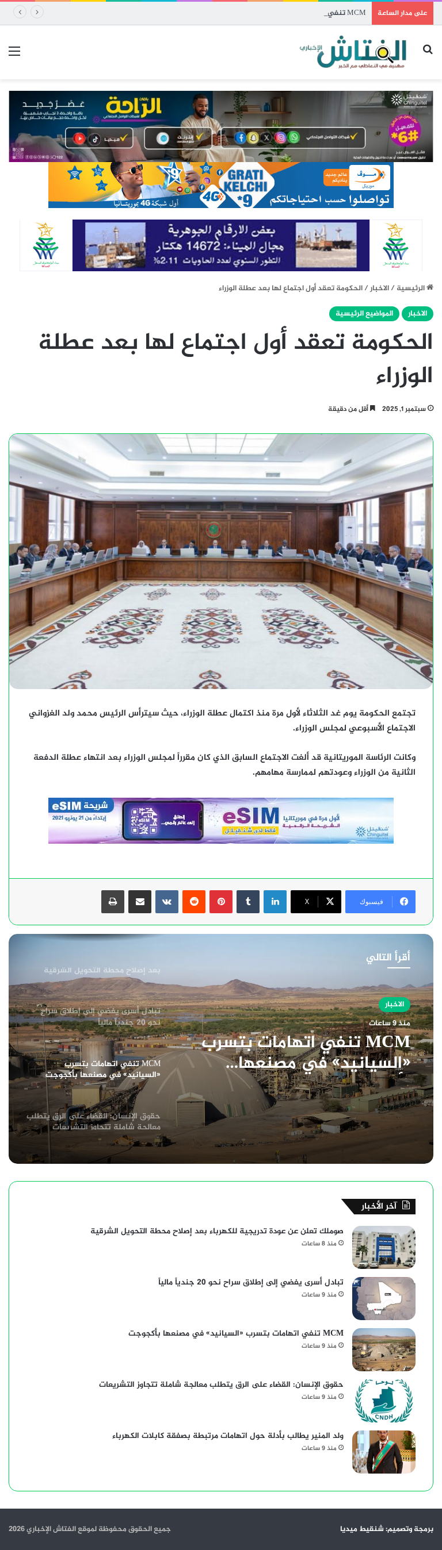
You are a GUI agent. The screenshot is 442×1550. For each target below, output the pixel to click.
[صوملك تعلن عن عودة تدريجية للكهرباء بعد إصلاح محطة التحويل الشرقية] (384, 1247)
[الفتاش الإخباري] (352, 52)
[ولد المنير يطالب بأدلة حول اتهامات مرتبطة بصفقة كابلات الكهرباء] (384, 1452)
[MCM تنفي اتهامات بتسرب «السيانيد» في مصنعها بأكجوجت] (384, 1349)
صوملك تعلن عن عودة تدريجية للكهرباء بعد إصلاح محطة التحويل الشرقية (217, 1231)
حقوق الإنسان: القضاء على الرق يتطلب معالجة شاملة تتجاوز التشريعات (221, 1384)
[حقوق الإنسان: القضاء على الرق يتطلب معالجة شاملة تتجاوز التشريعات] (384, 1400)
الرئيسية (411, 288)
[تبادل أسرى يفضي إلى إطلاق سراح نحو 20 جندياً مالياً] (384, 1298)
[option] (221, 1049)
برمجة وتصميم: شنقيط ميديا (386, 1529)
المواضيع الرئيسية (364, 313)
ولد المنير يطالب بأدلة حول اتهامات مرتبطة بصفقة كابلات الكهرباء (228, 1436)
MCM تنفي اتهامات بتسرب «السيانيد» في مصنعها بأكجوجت (267, 13)
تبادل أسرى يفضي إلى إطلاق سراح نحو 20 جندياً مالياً (251, 1282)
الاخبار (379, 288)
